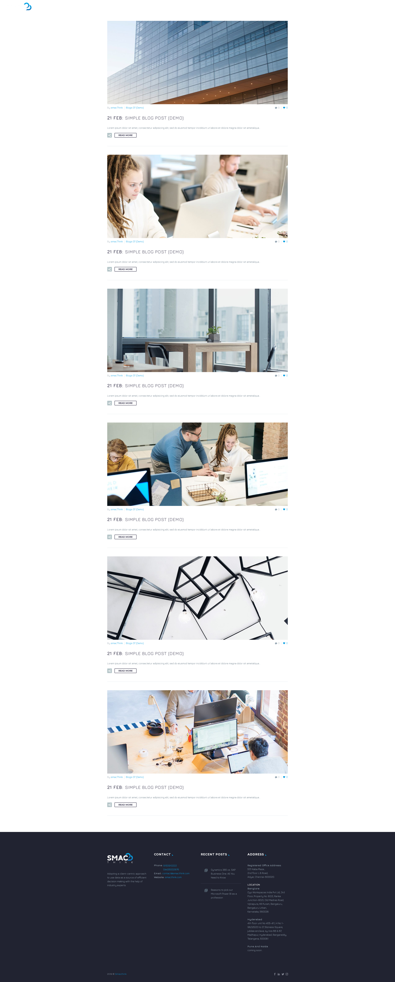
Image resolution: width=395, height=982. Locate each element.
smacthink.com (173, 877)
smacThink (117, 107)
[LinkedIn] (279, 974)
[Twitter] (283, 974)
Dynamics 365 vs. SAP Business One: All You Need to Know (223, 873)
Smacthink (121, 974)
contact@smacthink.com (175, 873)
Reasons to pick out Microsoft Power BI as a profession (224, 893)
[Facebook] (275, 974)
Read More (125, 135)
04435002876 (171, 869)
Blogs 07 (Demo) (135, 107)
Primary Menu (386, 7)
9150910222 (170, 865)
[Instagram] (287, 974)
